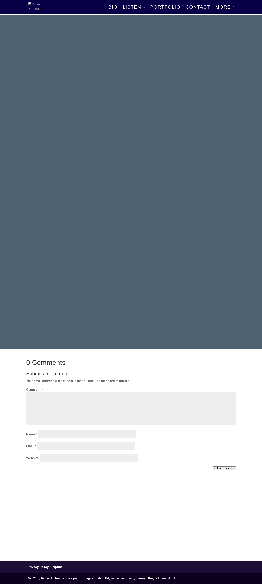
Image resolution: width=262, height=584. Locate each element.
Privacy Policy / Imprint (44, 567)
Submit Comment (224, 468)
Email (31, 446)
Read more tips (78, 298)
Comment (34, 390)
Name (31, 434)
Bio (113, 8)
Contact (198, 8)
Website (32, 458)
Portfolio (165, 8)
